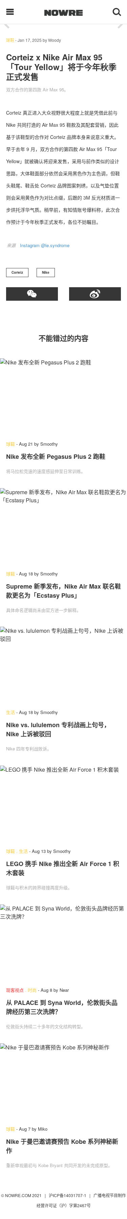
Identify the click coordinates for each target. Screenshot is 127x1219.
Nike (45, 272)
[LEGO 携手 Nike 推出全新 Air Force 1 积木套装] (63, 803)
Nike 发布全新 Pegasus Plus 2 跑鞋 (55, 456)
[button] (7, 24)
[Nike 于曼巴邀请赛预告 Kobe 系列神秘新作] (63, 1081)
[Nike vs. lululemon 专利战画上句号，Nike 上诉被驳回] (63, 665)
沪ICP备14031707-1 (68, 1195)
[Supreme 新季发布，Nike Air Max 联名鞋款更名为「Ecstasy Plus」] (63, 526)
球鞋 (10, 40)
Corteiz (17, 272)
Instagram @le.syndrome (44, 245)
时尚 (32, 990)
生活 (10, 712)
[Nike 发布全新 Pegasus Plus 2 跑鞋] (63, 396)
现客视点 (15, 990)
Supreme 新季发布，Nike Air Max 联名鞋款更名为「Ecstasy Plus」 (63, 591)
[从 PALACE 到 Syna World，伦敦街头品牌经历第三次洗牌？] (63, 942)
